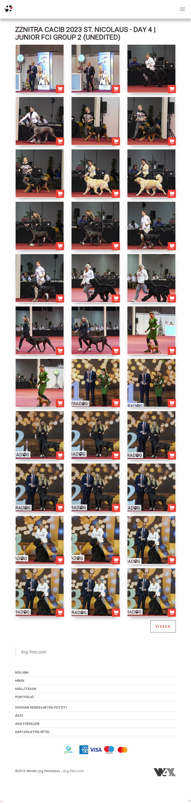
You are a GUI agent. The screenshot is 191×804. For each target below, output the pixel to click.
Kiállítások (25, 688)
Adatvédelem (27, 723)
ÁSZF (19, 715)
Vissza (163, 626)
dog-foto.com (34, 652)
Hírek (19, 680)
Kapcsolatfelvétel (32, 732)
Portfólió (24, 697)
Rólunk (22, 672)
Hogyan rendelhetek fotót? (41, 707)
